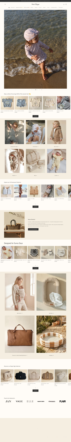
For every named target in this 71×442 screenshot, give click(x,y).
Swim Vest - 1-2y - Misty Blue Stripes (6, 198)
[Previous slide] (29, 90)
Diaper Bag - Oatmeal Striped (5, 382)
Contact (53, 422)
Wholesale (49, 422)
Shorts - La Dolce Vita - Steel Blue (19, 110)
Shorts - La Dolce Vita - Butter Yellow (48, 110)
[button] (5, 4)
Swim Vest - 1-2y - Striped (17, 198)
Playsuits (13, 175)
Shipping (26, 422)
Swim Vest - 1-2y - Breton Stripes (59, 198)
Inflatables (51, 355)
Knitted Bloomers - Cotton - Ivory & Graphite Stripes (34, 260)
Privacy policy (15, 439)
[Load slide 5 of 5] (37, 89)
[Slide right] (38, 204)
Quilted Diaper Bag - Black (17, 382)
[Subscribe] (43, 413)
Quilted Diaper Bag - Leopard (45, 382)
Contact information (30, 439)
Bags (35, 175)
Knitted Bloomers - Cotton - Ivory (59, 260)
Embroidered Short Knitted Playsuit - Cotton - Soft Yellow (7, 260)
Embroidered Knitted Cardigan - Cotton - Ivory (20, 260)
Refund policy (11, 439)
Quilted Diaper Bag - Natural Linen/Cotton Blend (60, 383)
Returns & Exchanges (31, 422)
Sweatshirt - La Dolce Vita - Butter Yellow (34, 110)
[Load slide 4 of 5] (35, 89)
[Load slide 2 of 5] (33, 89)
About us (18, 422)
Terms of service (20, 439)
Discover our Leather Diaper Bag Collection (19, 355)
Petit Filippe (7, 439)
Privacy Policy (45, 422)
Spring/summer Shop (14, 146)
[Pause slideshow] (42, 90)
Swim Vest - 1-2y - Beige (31, 198)
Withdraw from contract (38, 422)
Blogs (21, 422)
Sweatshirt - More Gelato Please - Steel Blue (7, 110)
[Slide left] (33, 204)
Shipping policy (25, 439)
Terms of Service (35, 424)
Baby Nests (51, 313)
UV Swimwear (35, 146)
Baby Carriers (19, 313)
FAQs (23, 422)
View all (35, 116)
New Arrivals (56, 146)
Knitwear (56, 175)
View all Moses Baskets (33, 229)
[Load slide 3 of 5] (34, 89)
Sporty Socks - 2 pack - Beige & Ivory (46, 260)
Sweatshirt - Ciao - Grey (60, 110)
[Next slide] (39, 90)
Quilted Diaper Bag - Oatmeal (32, 382)
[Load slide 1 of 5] (31, 89)
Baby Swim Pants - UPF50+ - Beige (46, 198)
